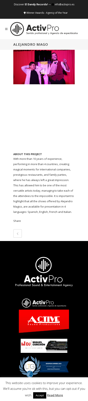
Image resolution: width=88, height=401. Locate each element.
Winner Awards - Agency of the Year (47, 12)
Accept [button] (40, 395)
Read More (55, 395)
